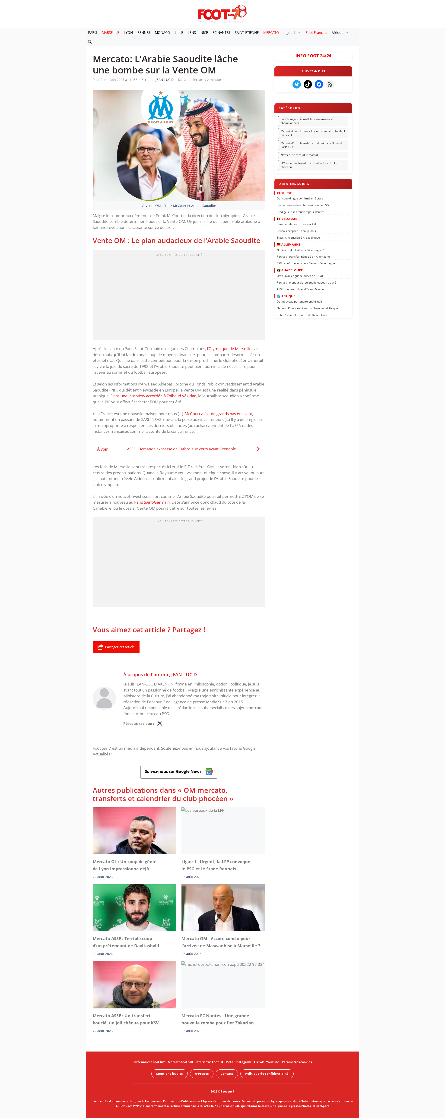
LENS (192, 32)
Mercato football (180, 1062)
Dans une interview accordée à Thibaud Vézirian (153, 395)
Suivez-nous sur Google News (173, 771)
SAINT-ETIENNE (247, 32)
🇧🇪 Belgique (287, 219)
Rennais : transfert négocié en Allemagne (303, 256)
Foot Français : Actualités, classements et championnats (307, 121)
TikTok (259, 1062)
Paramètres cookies (297, 1062)
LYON (128, 32)
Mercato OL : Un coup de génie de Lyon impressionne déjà (124, 865)
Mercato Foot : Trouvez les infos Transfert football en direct (313, 133)
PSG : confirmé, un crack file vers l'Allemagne (306, 263)
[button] (90, 41)
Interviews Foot (207, 1062)
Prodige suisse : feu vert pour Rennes (300, 211)
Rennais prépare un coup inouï (296, 231)
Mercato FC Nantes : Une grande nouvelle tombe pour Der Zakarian (217, 1019)
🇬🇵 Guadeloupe (290, 270)
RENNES (143, 32)
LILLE (179, 32)
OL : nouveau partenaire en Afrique (299, 301)
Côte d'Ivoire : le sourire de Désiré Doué (302, 315)
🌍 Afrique (286, 296)
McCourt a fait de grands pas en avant (218, 413)
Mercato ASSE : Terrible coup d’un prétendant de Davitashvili (126, 942)
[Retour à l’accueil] (222, 13)
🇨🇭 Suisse (284, 193)
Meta (229, 1062)
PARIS (92, 32)
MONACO (162, 32)
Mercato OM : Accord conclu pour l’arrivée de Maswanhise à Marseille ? (220, 942)
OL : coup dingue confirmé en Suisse (300, 198)
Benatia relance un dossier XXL (297, 224)
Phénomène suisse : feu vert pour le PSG (303, 205)
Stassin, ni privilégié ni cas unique (298, 237)
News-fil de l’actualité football (299, 155)
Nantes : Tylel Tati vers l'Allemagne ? (300, 250)
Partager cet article (120, 646)
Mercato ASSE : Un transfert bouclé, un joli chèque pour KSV (126, 1019)
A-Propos (202, 1073)
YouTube (273, 1062)
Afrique (337, 32)
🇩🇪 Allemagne (289, 244)
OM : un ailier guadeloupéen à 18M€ (300, 276)
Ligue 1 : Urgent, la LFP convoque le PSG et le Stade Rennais (215, 865)
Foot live (159, 1062)
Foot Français (316, 32)
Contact (227, 1073)
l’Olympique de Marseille (229, 348)
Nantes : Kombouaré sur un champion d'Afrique (307, 308)
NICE (204, 32)
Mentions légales (169, 1073)
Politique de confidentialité (267, 1073)
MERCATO (271, 32)
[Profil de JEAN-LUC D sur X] (159, 723)
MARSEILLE (110, 32)
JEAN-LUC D (184, 674)
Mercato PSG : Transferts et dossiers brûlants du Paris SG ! (312, 145)
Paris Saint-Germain (152, 502)
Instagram (243, 1062)
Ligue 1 (289, 32)
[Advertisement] (179, 296)
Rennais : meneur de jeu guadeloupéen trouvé (306, 282)
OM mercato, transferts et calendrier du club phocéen (309, 165)
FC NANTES (221, 32)
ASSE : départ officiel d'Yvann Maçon (300, 289)
